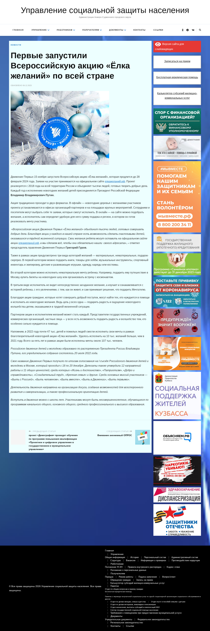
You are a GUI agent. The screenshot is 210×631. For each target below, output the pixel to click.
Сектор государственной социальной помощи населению (134, 610)
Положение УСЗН (113, 567)
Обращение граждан (120, 580)
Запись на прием (144, 580)
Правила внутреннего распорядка (144, 567)
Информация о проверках (153, 560)
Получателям (90, 30)
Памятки (114, 586)
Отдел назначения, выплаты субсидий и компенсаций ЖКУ (135, 607)
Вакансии (130, 560)
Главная (18, 30)
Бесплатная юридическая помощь (118, 591)
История (134, 557)
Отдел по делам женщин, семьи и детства (128, 602)
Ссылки (158, 30)
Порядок (109, 577)
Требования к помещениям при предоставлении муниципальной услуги (145, 613)
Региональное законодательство (126, 622)
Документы (116, 30)
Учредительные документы (118, 619)
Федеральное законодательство (153, 619)
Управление (39, 30)
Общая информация (115, 557)
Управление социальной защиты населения (105, 10)
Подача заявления (147, 577)
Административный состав (184, 557)
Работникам (64, 30)
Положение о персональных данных (128, 570)
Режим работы (126, 577)
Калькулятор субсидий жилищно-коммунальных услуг (137, 583)
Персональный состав (155, 557)
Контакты (139, 30)
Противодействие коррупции (186, 560)
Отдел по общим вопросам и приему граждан (124, 589)
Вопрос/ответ (169, 577)
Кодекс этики (173, 567)
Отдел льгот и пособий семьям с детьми (168, 602)
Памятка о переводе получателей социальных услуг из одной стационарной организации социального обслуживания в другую (153, 598)
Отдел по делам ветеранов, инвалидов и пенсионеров (133, 604)
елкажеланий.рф (115, 181)
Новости (16, 45)
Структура (115, 560)
